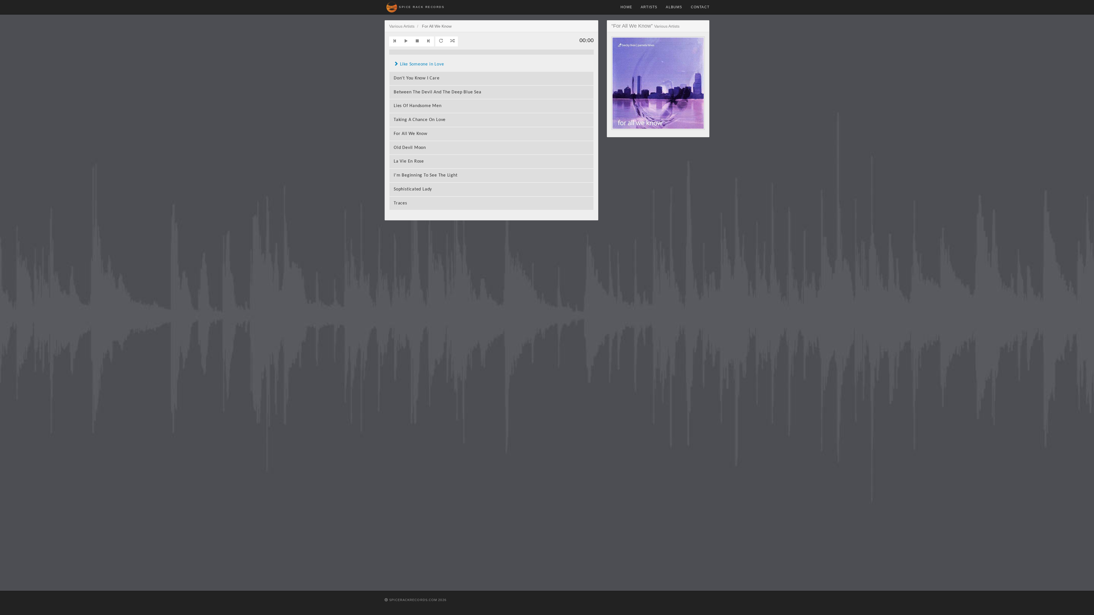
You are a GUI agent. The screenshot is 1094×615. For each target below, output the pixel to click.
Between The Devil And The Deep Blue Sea (437, 92)
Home (626, 7)
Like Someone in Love (422, 64)
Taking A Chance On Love (420, 120)
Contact (700, 7)
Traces (400, 203)
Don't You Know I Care (417, 78)
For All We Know (410, 134)
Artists (649, 7)
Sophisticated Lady (413, 189)
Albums (674, 7)
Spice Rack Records (421, 7)
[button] (395, 41)
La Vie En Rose (409, 161)
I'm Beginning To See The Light (426, 175)
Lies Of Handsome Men (418, 106)
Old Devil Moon (410, 147)
